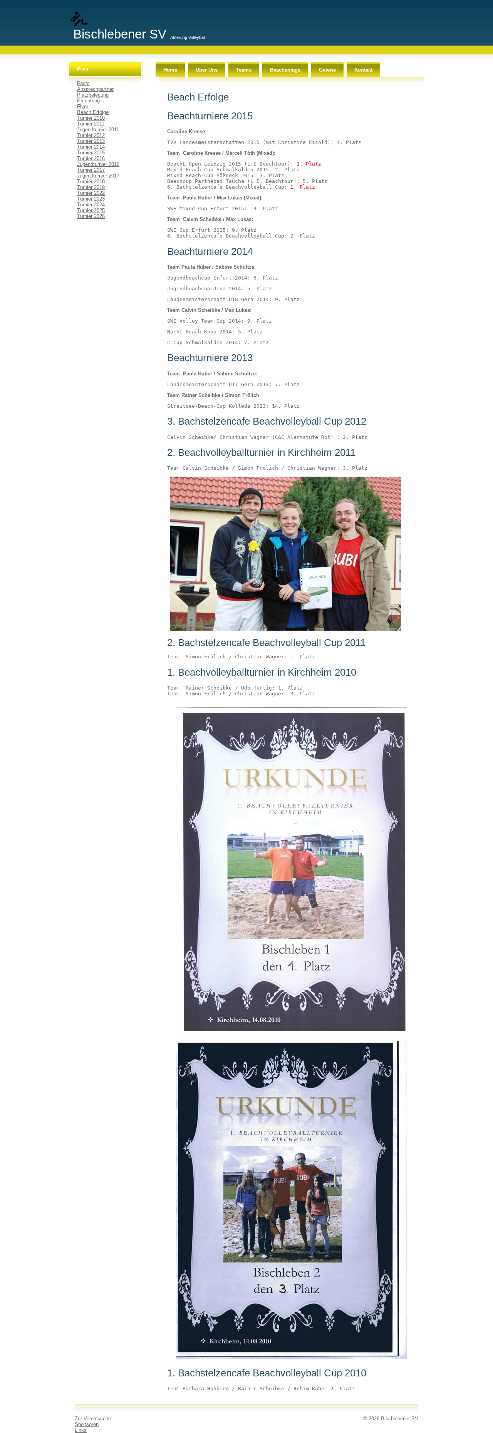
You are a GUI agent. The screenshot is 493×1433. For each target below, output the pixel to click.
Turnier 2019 (91, 187)
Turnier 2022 (91, 193)
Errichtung (88, 101)
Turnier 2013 (91, 141)
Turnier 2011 (90, 124)
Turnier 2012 (91, 135)
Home (170, 70)
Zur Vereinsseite (93, 1418)
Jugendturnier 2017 (98, 176)
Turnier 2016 (91, 158)
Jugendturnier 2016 (98, 164)
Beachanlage (285, 70)
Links (81, 1430)
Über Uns (207, 70)
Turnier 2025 (91, 210)
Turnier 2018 (91, 181)
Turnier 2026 (91, 216)
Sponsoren (87, 1424)
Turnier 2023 (91, 199)
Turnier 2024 (91, 205)
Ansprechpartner (95, 89)
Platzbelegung (93, 95)
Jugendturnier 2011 (98, 129)
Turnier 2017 (91, 170)
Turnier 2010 (91, 118)
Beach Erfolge (93, 112)
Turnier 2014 (91, 147)
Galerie (327, 70)
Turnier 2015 (91, 153)
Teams (244, 70)
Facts (83, 83)
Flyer (82, 106)
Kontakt (363, 70)
